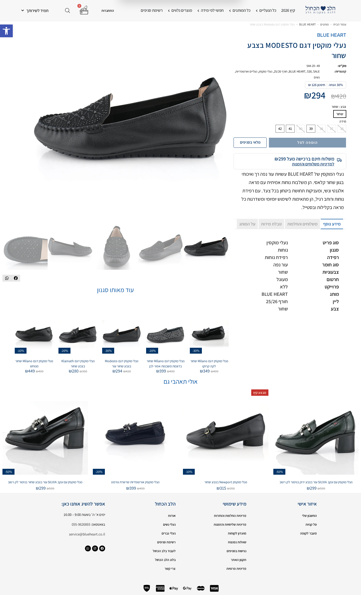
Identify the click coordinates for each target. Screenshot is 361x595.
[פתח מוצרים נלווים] (168, 10)
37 (331, 128)
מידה (342, 121)
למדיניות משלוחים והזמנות (313, 164)
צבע (339, 107)
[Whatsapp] (88, 548)
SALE (316, 71)
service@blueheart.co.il (87, 534)
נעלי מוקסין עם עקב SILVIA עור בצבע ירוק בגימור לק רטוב (315, 482)
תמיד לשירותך (37, 10)
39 (311, 128)
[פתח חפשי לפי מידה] (198, 10)
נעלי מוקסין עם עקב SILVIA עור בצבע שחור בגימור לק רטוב (45, 482)
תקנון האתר (238, 560)
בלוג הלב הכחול (165, 560)
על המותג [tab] (247, 224)
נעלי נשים (169, 524)
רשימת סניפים (166, 542)
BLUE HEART (307, 24)
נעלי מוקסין (265, 71)
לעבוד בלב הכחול (164, 551)
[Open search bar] (67, 10)
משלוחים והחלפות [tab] (302, 224)
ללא (284, 287)
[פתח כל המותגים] (230, 10)
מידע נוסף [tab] (332, 224)
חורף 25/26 (280, 71)
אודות (172, 515)
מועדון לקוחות (237, 533)
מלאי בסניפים (250, 142)
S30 (309, 71)
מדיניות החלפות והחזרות (230, 515)
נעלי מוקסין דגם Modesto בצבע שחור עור (121, 363)
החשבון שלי (309, 515)
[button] (6, 31)
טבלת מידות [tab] (271, 224)
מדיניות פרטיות (236, 568)
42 (280, 128)
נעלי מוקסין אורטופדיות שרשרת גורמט (135, 482)
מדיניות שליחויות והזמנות (230, 524)
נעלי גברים (169, 533)
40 (300, 128)
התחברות (107, 10)
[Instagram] (95, 548)
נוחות (283, 250)
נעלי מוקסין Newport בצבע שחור (225, 482)
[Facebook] (102, 548)
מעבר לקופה (308, 533)
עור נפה (280, 264)
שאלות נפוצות (237, 542)
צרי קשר (170, 568)
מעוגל (282, 279)
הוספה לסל (307, 142)
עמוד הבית (339, 24)
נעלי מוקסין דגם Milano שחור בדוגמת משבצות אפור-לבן (165, 363)
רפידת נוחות (276, 257)
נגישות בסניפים (236, 551)
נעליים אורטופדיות (246, 71)
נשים (317, 77)
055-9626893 (81, 524)
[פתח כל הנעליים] (256, 10)
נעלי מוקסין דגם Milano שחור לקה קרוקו (209, 363)
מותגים (324, 24)
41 (290, 128)
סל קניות (311, 524)
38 (321, 128)
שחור (339, 114)
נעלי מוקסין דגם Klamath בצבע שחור (78, 363)
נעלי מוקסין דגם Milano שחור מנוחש (34, 363)
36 (342, 128)
